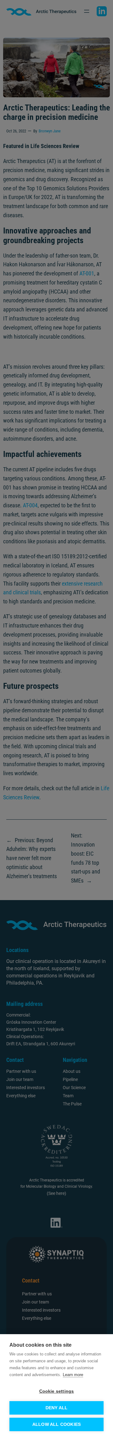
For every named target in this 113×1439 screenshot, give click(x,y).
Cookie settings (56, 1391)
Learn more (73, 1374)
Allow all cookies (56, 1424)
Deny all (57, 1408)
